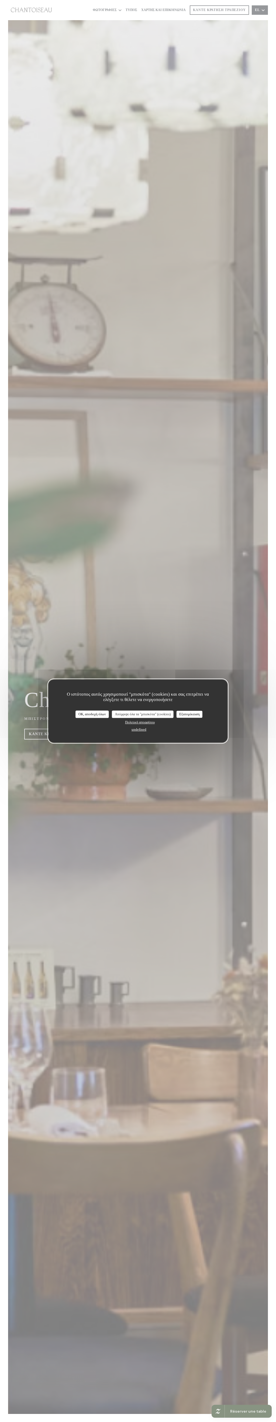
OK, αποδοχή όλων (92, 714)
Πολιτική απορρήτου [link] (140, 722)
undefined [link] (139, 729)
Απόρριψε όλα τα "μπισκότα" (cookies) (143, 714)
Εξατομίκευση (189, 714)
